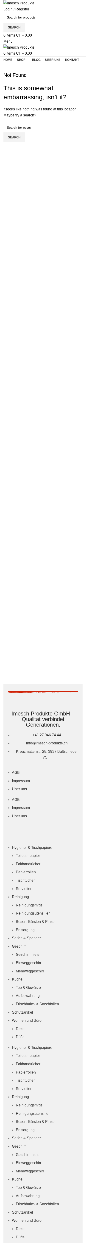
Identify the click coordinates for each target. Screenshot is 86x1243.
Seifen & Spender (26, 938)
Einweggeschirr (28, 963)
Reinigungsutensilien (33, 913)
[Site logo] (18, 3)
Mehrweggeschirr (30, 971)
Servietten (24, 889)
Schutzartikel (22, 1012)
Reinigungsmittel (29, 905)
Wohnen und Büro (27, 1020)
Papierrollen (26, 872)
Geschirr (19, 946)
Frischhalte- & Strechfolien (37, 1004)
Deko (20, 1029)
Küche (17, 979)
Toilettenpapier (28, 856)
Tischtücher (25, 880)
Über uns (19, 789)
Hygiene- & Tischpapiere (32, 847)
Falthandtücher (28, 864)
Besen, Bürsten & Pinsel (35, 922)
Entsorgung (25, 930)
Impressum (21, 781)
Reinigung (20, 897)
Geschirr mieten (29, 954)
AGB (16, 773)
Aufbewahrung (28, 996)
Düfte (20, 1037)
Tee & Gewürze (28, 988)
